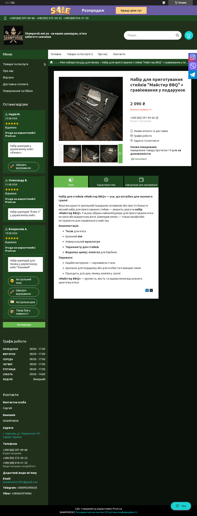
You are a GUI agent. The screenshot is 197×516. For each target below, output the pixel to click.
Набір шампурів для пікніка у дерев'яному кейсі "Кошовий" (23, 264)
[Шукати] (177, 35)
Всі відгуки (24, 324)
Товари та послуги (78, 54)
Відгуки (8, 77)
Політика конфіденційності (122, 512)
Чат (183, 506)
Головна (56, 54)
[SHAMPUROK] (13, 35)
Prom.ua (117, 509)
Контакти (119, 54)
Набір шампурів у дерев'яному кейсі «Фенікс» (21, 149)
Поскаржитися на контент (90, 512)
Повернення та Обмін (18, 90)
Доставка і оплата (15, 84)
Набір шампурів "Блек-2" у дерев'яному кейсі (25, 213)
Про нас (103, 54)
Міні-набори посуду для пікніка (79, 62)
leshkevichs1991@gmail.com (20, 482)
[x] (151, 290)
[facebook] (147, 290)
